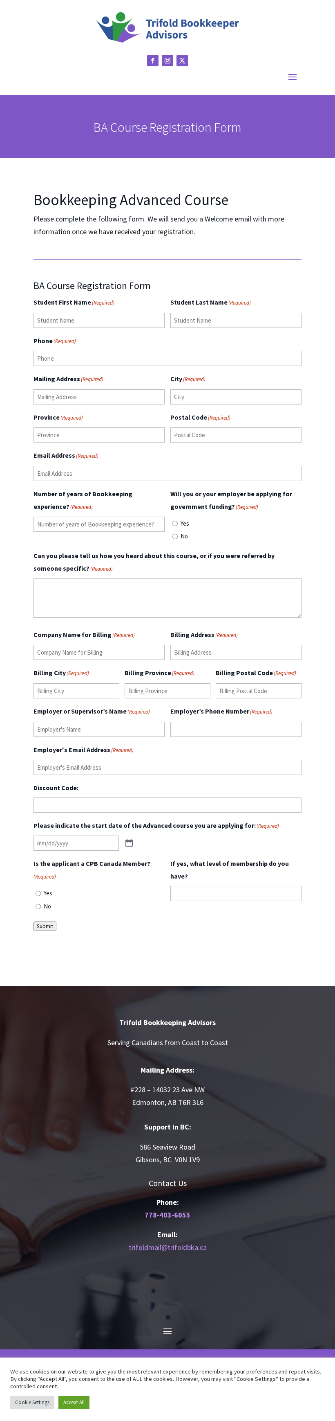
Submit (45, 926)
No (184, 536)
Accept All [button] (74, 1402)
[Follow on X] (182, 60)
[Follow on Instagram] (167, 60)
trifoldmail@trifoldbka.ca (168, 1247)
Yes (185, 523)
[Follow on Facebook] (153, 60)
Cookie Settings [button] (32, 1402)
